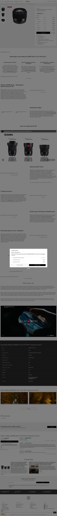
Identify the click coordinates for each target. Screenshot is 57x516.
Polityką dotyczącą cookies (30, 253)
